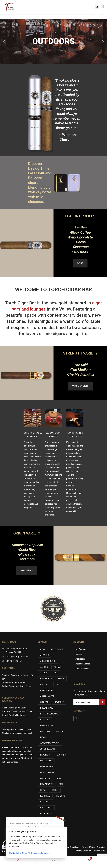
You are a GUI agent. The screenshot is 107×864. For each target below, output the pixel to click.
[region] (36, 842)
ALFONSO (44, 655)
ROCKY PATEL (46, 813)
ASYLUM (57, 667)
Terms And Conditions (70, 847)
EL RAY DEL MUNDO (49, 714)
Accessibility (99, 850)
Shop (80, 263)
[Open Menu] (102, 6)
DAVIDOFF (59, 702)
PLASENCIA (45, 802)
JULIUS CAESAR (47, 749)
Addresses (80, 659)
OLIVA (43, 790)
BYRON (61, 679)
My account (81, 649)
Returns (87, 850)
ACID (42, 649)
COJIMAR (44, 702)
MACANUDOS (46, 761)
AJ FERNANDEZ (58, 649)
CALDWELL (45, 684)
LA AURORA (45, 755)
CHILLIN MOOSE (47, 696)
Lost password (82, 668)
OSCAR (55, 790)
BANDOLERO (46, 679)
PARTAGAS (45, 796)
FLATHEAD (45, 731)
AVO (55, 673)
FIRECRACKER (46, 726)
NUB (61, 784)
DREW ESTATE (46, 708)
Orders (79, 654)
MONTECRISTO (47, 772)
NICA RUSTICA (46, 784)
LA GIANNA (61, 755)
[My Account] (53, 860)
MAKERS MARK (47, 767)
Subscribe (102, 702)
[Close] (64, 829)
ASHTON (44, 667)
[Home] (18, 860)
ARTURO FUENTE (48, 661)
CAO (58, 684)
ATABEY (43, 673)
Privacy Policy (88, 847)
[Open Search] (97, 7)
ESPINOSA (45, 720)
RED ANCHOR (46, 808)
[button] (4, 41)
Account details (83, 664)
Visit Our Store (80, 385)
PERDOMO (60, 796)
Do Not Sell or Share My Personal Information (29, 853)
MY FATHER (45, 778)
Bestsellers (27, 570)
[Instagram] (75, 718)
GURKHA (59, 731)
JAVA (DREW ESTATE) (49, 743)
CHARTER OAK (46, 690)
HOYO (43, 737)
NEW (59, 778)
